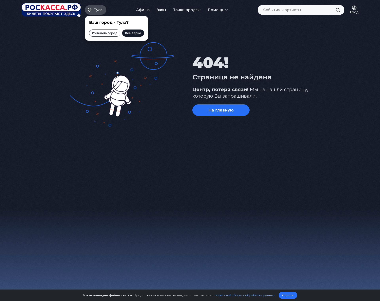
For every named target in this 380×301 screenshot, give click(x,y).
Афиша (143, 10)
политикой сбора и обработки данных (244, 295)
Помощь (216, 10)
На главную (221, 110)
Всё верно (133, 33)
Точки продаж (187, 10)
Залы (161, 10)
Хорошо (288, 295)
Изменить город (104, 33)
